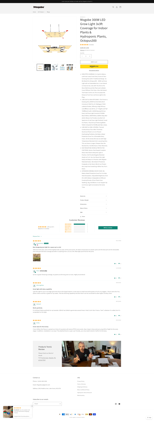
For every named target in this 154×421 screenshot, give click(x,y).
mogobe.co (75, 417)
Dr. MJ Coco (45, 358)
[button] (41, 12)
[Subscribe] (60, 404)
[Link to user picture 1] (37, 257)
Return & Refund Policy (83, 389)
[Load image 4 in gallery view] (62, 67)
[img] (37, 241)
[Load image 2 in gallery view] (47, 67)
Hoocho (51, 358)
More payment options (94, 70)
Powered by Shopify (81, 417)
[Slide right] (75, 67)
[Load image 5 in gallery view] (69, 67)
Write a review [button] (108, 228)
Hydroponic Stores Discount (84, 392)
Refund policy (80, 395)
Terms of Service (81, 384)
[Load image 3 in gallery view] (55, 67)
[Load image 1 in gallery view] (40, 67)
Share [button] (83, 216)
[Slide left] (34, 67)
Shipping (82, 50)
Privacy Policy (80, 381)
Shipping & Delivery (82, 387)
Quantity (82, 53)
